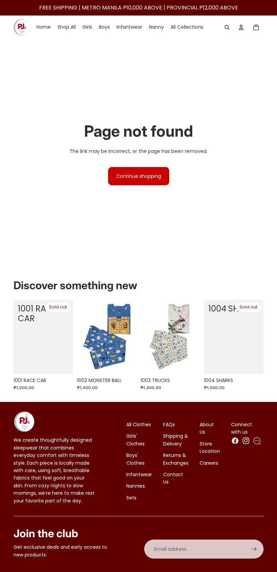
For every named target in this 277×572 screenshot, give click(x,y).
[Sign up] (254, 549)
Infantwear (139, 474)
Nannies (135, 486)
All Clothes (138, 424)
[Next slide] (131, 336)
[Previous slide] (82, 336)
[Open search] (227, 27)
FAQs (169, 424)
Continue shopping (138, 176)
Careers (209, 463)
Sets (131, 497)
